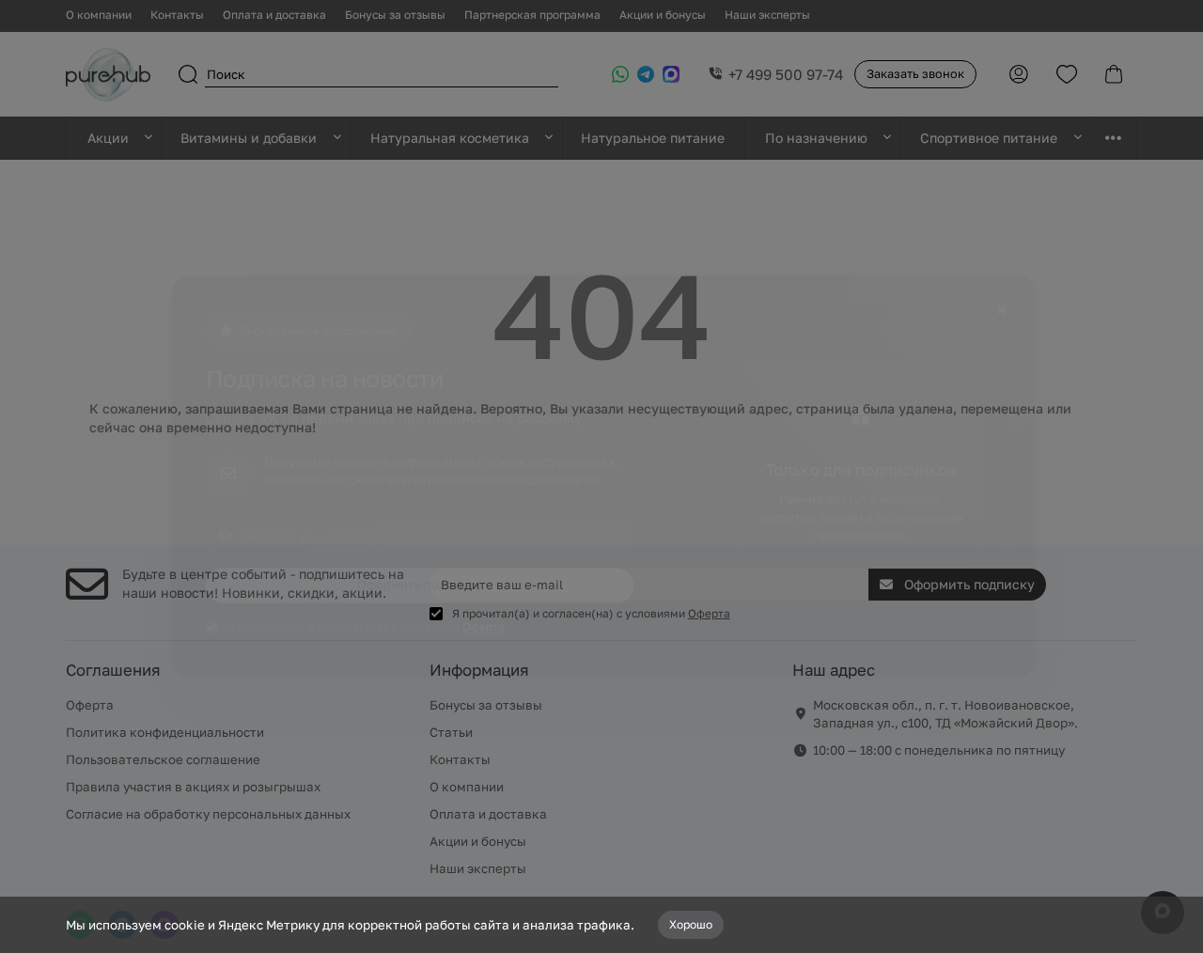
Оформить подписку (419, 584)
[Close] (1001, 310)
